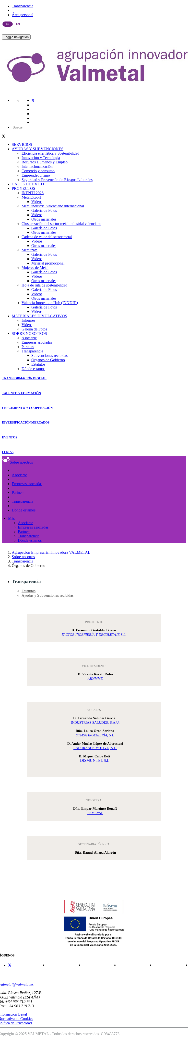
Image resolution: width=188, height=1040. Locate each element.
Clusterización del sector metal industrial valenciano (61, 224)
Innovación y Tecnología (41, 158)
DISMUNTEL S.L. (95, 760)
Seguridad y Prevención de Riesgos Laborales (57, 180)
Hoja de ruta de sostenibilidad (44, 285)
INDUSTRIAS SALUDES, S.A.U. (95, 722)
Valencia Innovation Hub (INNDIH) (50, 303)
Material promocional (47, 263)
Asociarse (29, 338)
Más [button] (11, 518)
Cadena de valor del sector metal (47, 237)
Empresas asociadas (37, 342)
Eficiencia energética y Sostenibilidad (50, 153)
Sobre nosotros (21, 462)
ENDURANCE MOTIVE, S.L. (95, 748)
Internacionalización (37, 166)
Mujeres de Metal (35, 267)
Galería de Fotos (44, 210)
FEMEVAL (95, 813)
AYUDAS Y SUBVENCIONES (37, 149)
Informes (28, 320)
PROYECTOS (23, 188)
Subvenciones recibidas (49, 355)
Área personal (22, 15)
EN (18, 23)
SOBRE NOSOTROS (29, 333)
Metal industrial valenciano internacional (53, 206)
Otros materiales (43, 219)
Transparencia (22, 6)
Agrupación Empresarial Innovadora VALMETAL (51, 552)
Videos (27, 325)
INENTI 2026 (33, 193)
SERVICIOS (22, 144)
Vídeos (36, 202)
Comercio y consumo (38, 171)
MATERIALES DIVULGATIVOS (39, 316)
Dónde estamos (33, 369)
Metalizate (29, 250)
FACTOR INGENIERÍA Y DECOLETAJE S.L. (94, 635)
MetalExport (31, 197)
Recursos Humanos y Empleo (45, 162)
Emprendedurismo (36, 175)
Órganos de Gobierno (48, 360)
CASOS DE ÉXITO (28, 184)
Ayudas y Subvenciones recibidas (47, 595)
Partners (28, 347)
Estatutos (38, 364)
